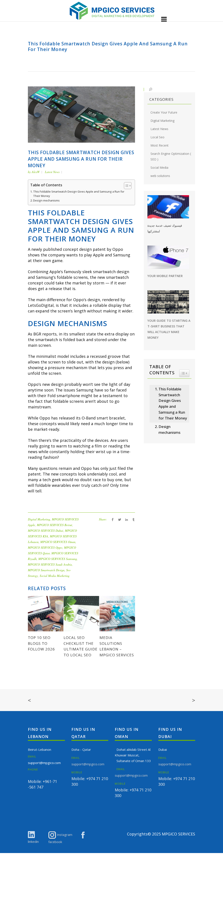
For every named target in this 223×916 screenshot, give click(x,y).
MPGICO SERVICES (178, 834)
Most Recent (159, 145)
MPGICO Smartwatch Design (46, 570)
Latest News (52, 172)
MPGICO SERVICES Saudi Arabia (50, 564)
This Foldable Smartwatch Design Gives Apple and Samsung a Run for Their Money (78, 194)
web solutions (160, 176)
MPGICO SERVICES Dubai (45, 530)
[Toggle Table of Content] (125, 185)
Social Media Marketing (54, 576)
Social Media (159, 167)
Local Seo (157, 137)
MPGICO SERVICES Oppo (45, 547)
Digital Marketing (39, 519)
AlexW (36, 172)
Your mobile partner (165, 276)
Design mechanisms (46, 200)
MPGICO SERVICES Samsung (57, 559)
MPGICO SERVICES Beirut (54, 525)
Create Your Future (163, 112)
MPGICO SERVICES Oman (57, 542)
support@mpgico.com (44, 763)
